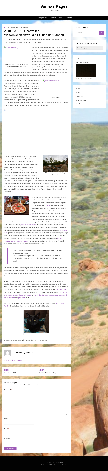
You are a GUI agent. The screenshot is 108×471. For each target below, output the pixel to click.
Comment (8, 390)
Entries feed (79, 96)
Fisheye (44, 340)
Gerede (34, 339)
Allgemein (14, 339)
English (61, 18)
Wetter (69, 18)
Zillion (48, 205)
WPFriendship (52, 465)
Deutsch (53, 18)
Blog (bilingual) (43, 18)
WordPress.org (80, 104)
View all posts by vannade (13, 360)
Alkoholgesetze (14, 340)
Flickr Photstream (83, 62)
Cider (22, 340)
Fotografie (27, 339)
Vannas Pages (54, 6)
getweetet (21, 298)
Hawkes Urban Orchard (29, 224)
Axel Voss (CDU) (61, 289)
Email (6, 428)
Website (7, 438)
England (36, 340)
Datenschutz (29, 340)
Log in (77, 92)
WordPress (65, 465)
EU (41, 340)
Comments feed (81, 100)
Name (6, 419)
